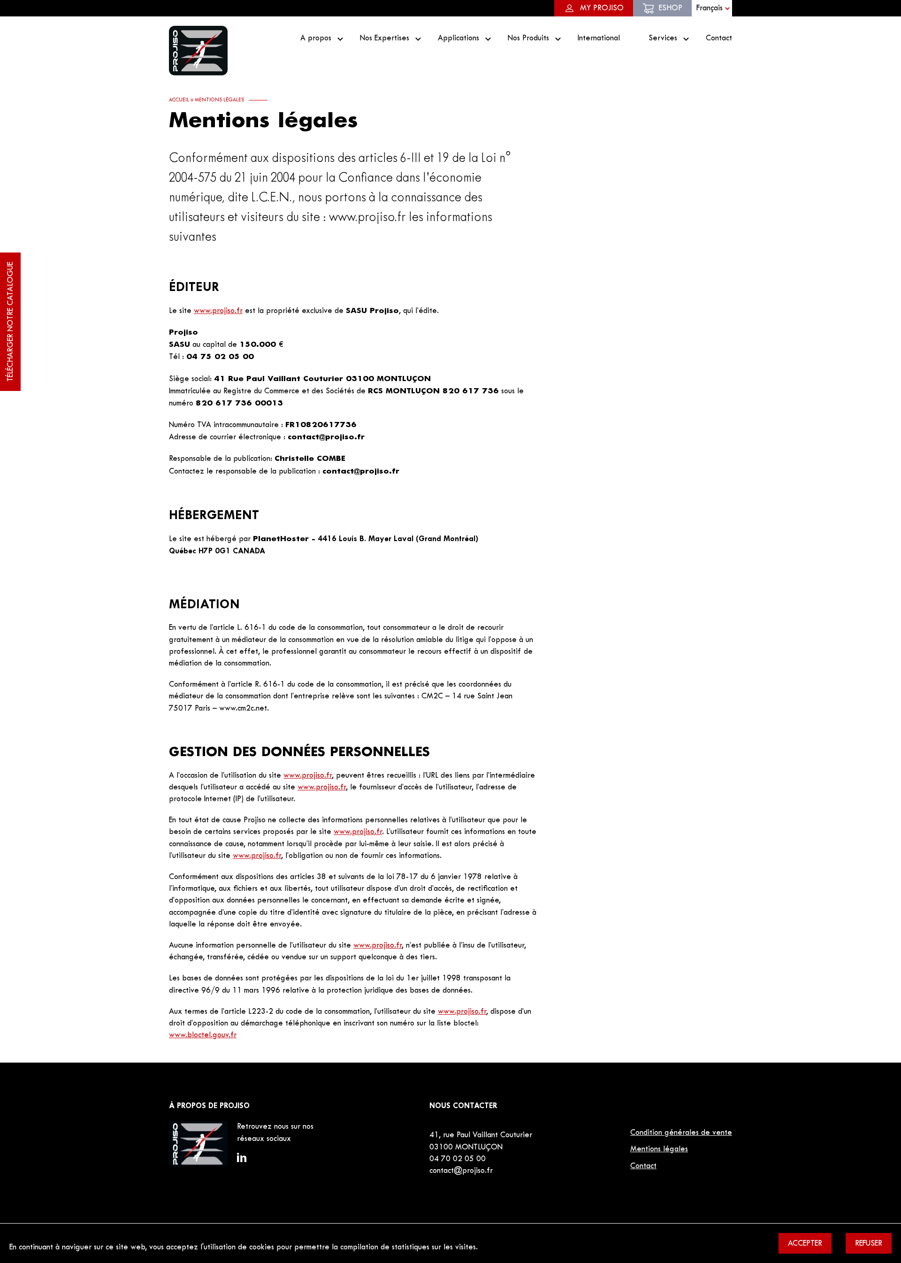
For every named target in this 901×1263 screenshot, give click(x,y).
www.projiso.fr (218, 311)
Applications (458, 38)
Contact (719, 38)
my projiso (602, 8)
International (599, 38)
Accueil (179, 100)
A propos (315, 38)
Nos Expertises (384, 38)
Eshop (670, 8)
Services (663, 38)
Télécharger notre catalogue (11, 322)
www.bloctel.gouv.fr (203, 1035)
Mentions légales (659, 1149)
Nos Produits (528, 38)
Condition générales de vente (681, 1133)
